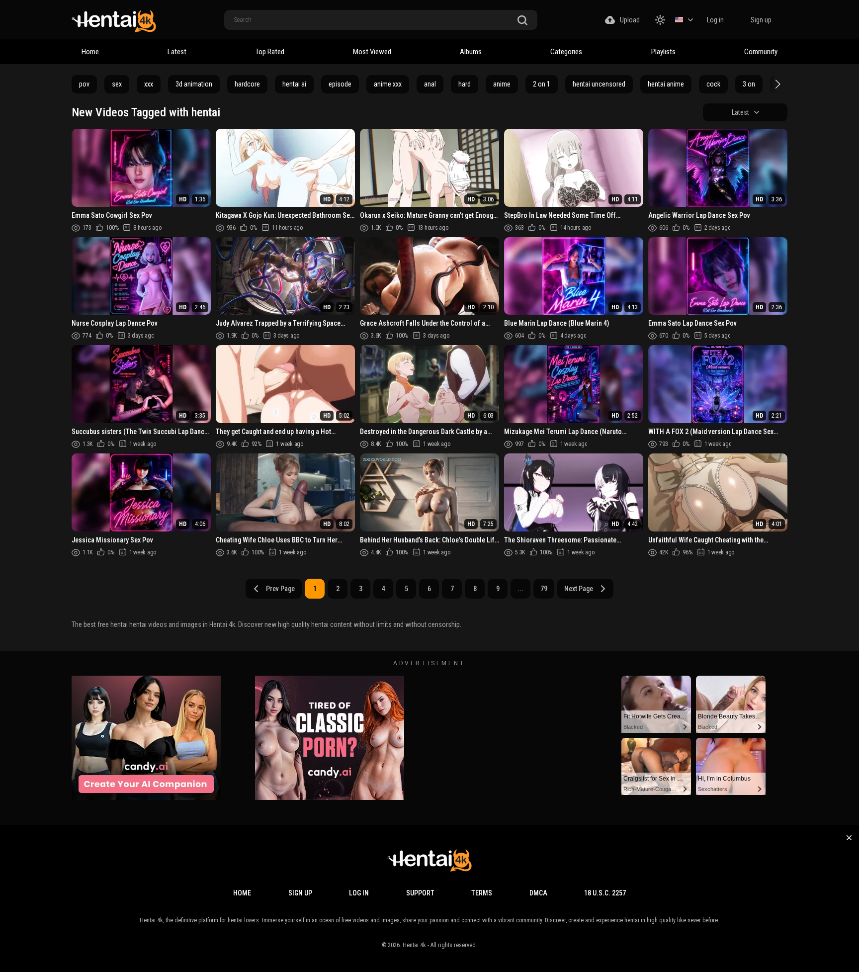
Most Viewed (372, 51)
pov (84, 84)
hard (464, 84)
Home (90, 51)
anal (430, 84)
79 (543, 589)
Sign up (761, 20)
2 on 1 (541, 84)
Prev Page (280, 589)
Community (760, 51)
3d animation (193, 84)
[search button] (522, 20)
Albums (471, 51)
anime (502, 84)
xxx (148, 84)
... (520, 589)
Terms (481, 893)
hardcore (247, 84)
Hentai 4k (414, 945)
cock (713, 84)
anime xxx (388, 84)
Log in (715, 20)
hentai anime (666, 84)
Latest (177, 51)
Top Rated (270, 51)
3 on (749, 84)
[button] (776, 84)
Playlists (663, 51)
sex (117, 84)
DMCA (538, 893)
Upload (630, 20)
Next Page (578, 589)
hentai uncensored (599, 84)
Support (420, 893)
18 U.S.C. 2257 (605, 893)
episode (340, 84)
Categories (566, 51)
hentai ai (294, 84)
